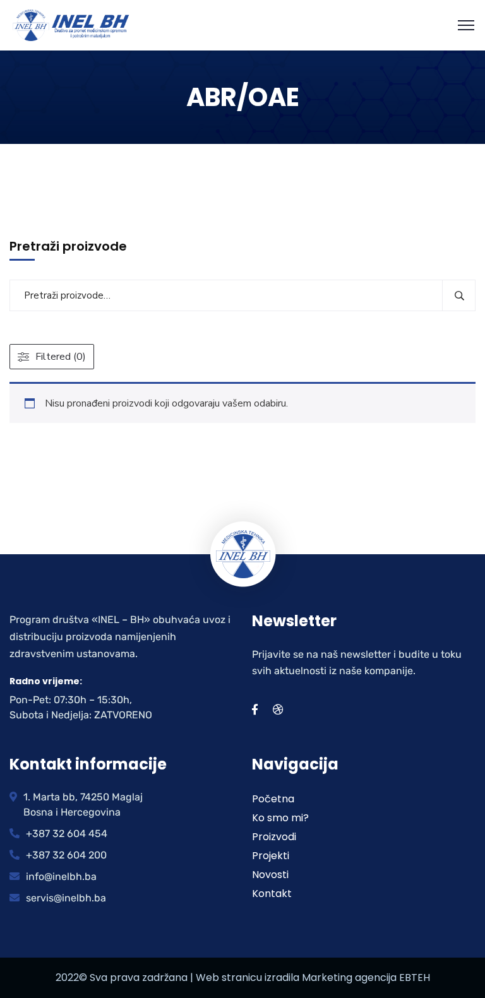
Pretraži (459, 295)
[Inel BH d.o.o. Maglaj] (71, 25)
